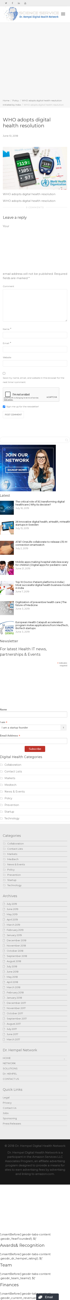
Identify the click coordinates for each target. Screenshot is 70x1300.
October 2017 (15, 1013)
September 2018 (17, 955)
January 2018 (14, 997)
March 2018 (13, 987)
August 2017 (14, 1023)
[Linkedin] (19, 3)
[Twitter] (6, 3)
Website (7, 357)
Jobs (5, 1113)
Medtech (10, 785)
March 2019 (13, 924)
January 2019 (14, 935)
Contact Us (9, 1107)
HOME (7, 1057)
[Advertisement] (35, 61)
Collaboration (12, 764)
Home (6, 100)
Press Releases (12, 1123)
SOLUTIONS (10, 1068)
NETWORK (9, 1063)
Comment (8, 286)
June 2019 (12, 909)
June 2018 (12, 971)
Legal (6, 1097)
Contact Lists (13, 771)
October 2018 (15, 950)
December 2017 (16, 1002)
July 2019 (12, 903)
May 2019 (12, 914)
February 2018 (15, 992)
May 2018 (12, 976)
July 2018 (12, 966)
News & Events (14, 791)
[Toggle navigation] (63, 14)
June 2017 (12, 1034)
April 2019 (12, 919)
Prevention (11, 805)
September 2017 (17, 1018)
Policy (15, 100)
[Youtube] (25, 3)
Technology (11, 818)
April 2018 (12, 982)
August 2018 (14, 961)
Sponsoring (10, 1118)
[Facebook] (12, 3)
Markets (9, 778)
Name (6, 329)
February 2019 (15, 929)
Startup (9, 811)
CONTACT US (11, 1078)
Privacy (7, 1102)
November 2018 (16, 945)
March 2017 (13, 1039)
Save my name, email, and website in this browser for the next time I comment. (33, 380)
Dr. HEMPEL (10, 1073)
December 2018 (16, 940)
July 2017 (12, 1028)
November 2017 (16, 1008)
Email (6, 343)
